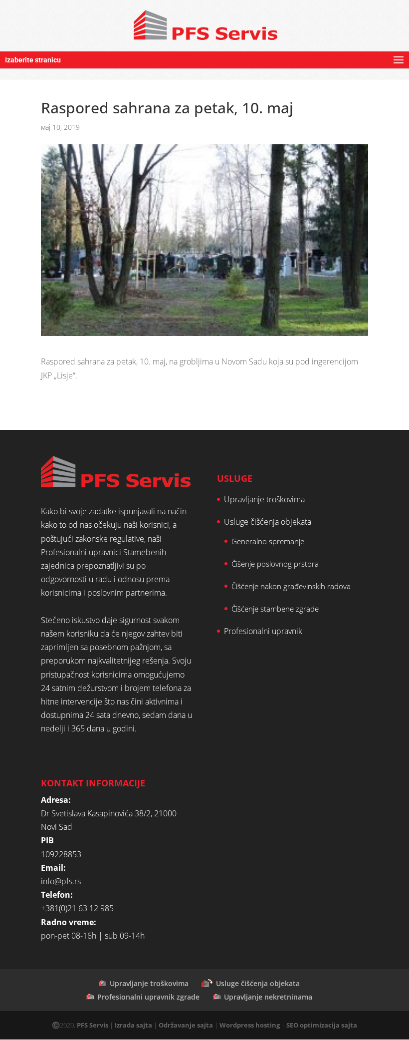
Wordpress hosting (249, 1025)
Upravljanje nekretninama (268, 997)
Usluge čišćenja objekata (267, 521)
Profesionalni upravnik (263, 631)
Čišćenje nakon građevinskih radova (291, 586)
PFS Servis (92, 1025)
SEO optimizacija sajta (321, 1025)
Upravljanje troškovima (264, 499)
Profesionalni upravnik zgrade (148, 997)
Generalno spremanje (267, 541)
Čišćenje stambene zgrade (275, 609)
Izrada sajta (133, 1025)
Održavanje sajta (186, 1025)
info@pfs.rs (61, 881)
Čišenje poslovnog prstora (275, 564)
